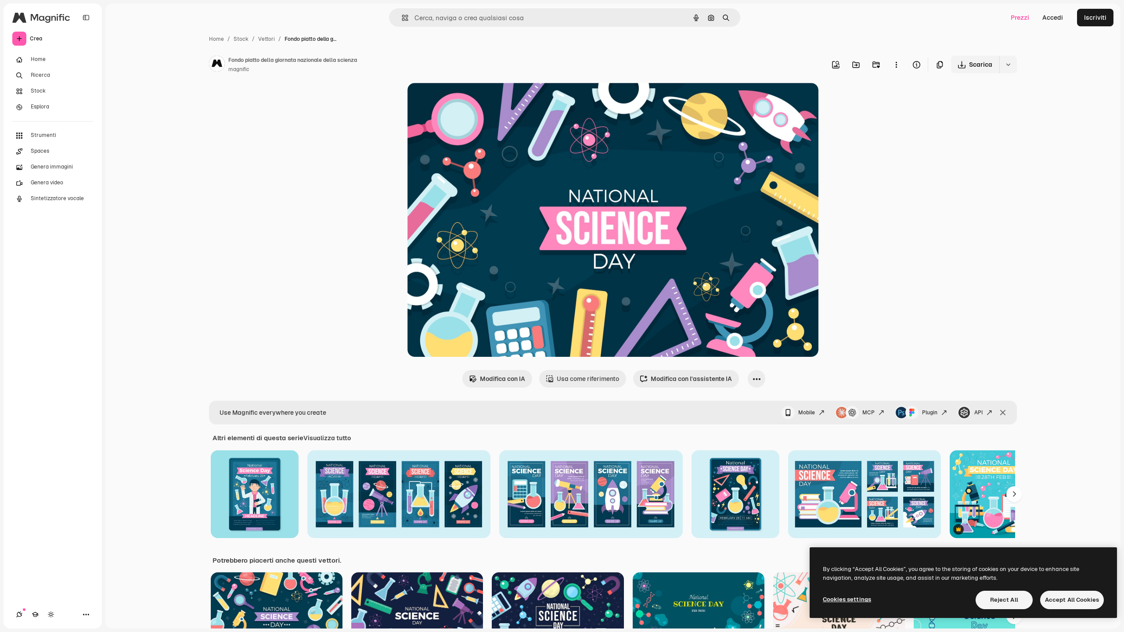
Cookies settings (847, 599)
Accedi (1052, 18)
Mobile (806, 412)
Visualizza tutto (327, 438)
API (978, 412)
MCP (868, 412)
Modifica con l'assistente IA (691, 379)
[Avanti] (1014, 494)
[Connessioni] (19, 614)
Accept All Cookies (1072, 599)
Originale (465, 100)
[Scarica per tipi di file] (1008, 64)
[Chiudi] (1002, 412)
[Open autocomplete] (401, 17)
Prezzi (1020, 18)
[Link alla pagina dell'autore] (217, 65)
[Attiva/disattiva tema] (51, 614)
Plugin (929, 412)
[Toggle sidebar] (86, 18)
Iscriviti (1095, 18)
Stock (241, 39)
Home (216, 39)
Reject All (1004, 599)
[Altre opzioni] (896, 64)
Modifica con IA (502, 379)
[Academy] (35, 614)
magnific (238, 69)
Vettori (266, 39)
